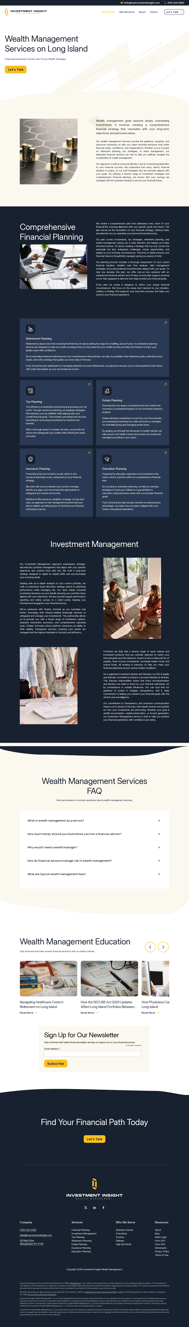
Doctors (120, 1237)
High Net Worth (123, 1244)
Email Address (52, 1048)
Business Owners (124, 1230)
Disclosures (160, 1247)
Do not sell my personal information (42, 1294)
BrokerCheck (76, 1283)
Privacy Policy (162, 1251)
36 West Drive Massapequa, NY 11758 (31, 1242)
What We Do (108, 12)
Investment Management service (124, 716)
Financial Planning (81, 1230)
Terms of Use (161, 1255)
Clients (154, 12)
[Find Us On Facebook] (103, 1207)
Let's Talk (172, 12)
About (142, 12)
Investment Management (84, 1233)
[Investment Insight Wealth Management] (26, 12)
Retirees (120, 1240)
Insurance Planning (81, 1247)
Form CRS (160, 1244)
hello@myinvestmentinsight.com (36, 1235)
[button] (150, 947)
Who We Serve (126, 12)
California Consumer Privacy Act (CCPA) (101, 1292)
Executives (121, 1233)
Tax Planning (78, 1237)
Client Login (160, 1237)
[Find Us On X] (85, 1207)
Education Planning (81, 1251)
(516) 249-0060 (175, 2)
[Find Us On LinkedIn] (94, 1207)
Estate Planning (79, 1244)
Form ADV (160, 1240)
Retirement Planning (81, 1240)
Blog (157, 1233)
